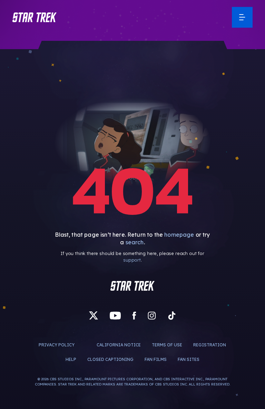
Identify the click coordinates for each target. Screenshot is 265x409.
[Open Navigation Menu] (242, 17)
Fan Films (156, 359)
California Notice (119, 344)
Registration (209, 344)
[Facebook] (134, 315)
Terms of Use (167, 344)
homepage (179, 234)
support (132, 260)
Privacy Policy (57, 344)
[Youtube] (115, 315)
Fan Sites (188, 359)
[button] (34, 17)
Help (71, 359)
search (135, 242)
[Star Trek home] (132, 286)
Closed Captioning (110, 359)
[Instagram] (151, 315)
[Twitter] (93, 315)
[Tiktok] (171, 315)
